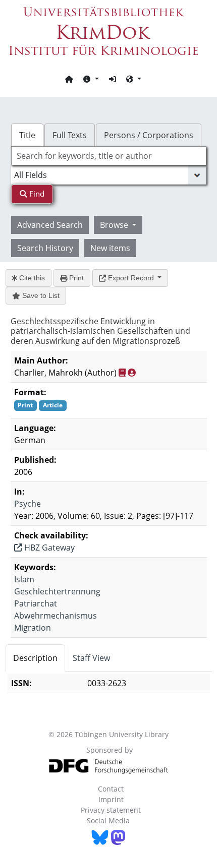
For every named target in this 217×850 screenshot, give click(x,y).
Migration (32, 627)
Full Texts (69, 135)
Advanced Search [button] (50, 224)
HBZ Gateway (48, 547)
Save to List (40, 295)
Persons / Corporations (148, 135)
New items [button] (110, 248)
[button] (90, 79)
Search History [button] (45, 248)
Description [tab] (35, 657)
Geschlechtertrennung (57, 591)
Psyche (27, 503)
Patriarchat (35, 603)
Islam (24, 579)
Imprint (111, 799)
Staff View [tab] (91, 657)
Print (75, 278)
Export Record (131, 278)
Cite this (31, 278)
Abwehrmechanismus (55, 615)
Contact (111, 789)
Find (35, 194)
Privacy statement (111, 810)
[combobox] (108, 155)
